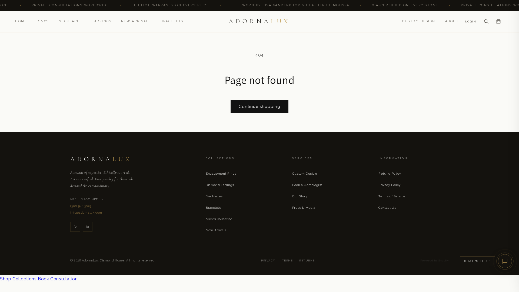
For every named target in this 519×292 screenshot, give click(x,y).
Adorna (260, 21)
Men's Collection (219, 219)
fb (75, 226)
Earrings (101, 21)
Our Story (299, 196)
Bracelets (172, 21)
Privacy (268, 260)
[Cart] (498, 21)
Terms (287, 260)
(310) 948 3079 (80, 206)
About (452, 21)
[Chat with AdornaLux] (505, 261)
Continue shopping (259, 106)
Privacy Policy (389, 185)
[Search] (486, 21)
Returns (307, 260)
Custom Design (418, 21)
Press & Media (303, 208)
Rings (43, 21)
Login (470, 21)
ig (87, 226)
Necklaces (70, 21)
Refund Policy (389, 173)
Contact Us (387, 208)
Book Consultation (58, 278)
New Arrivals (136, 21)
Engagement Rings (221, 173)
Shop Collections (18, 278)
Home (21, 21)
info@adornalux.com (86, 212)
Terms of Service (391, 196)
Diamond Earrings (220, 185)
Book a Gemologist (307, 185)
